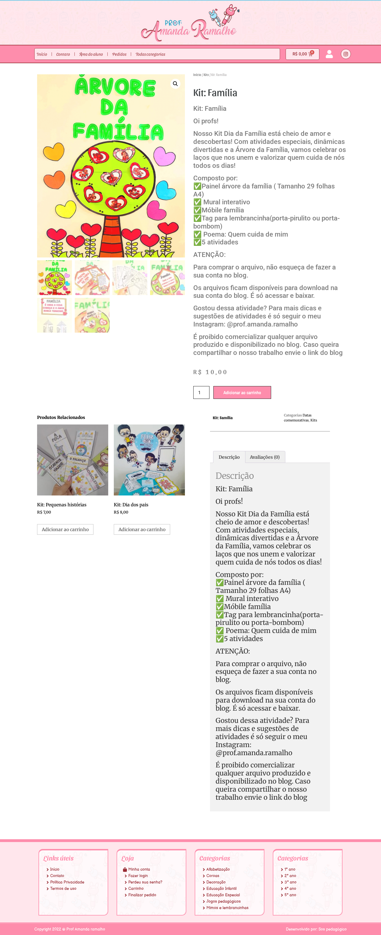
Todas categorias (150, 54)
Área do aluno (91, 54)
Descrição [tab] (229, 457)
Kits (206, 74)
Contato (63, 54)
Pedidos (119, 54)
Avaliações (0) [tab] (265, 457)
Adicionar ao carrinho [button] (65, 529)
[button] (175, 84)
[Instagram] (346, 54)
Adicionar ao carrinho (242, 392)
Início (42, 54)
